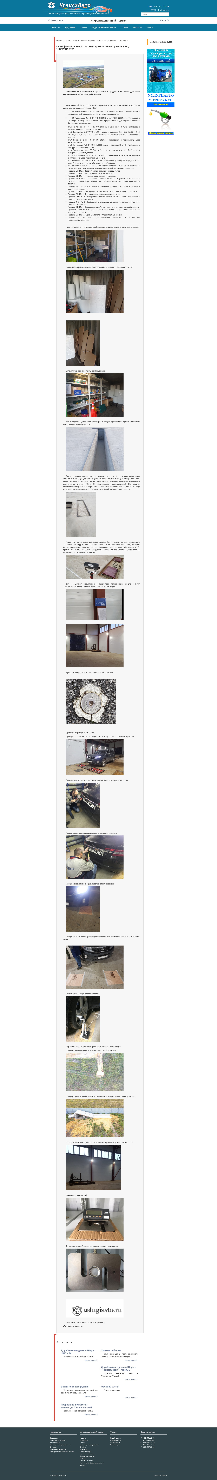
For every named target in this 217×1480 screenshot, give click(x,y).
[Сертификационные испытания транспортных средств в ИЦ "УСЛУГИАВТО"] (85, 75)
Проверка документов (58, 1449)
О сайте (124, 27)
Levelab (164, 1475)
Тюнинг (82, 1465)
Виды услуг (54, 1438)
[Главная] (70, 6)
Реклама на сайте (86, 1461)
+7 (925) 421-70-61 (147, 1445)
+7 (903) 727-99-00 (147, 1447)
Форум (163, 20)
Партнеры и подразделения (60, 1445)
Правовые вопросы (87, 1454)
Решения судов (85, 1451)
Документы (70, 27)
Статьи (83, 27)
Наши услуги (56, 20)
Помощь (83, 1458)
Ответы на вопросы (87, 1456)
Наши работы (55, 1442)
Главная (59, 40)
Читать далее (90, 1360)
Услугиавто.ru (115, 1442)
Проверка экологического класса (62, 1451)
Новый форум (115, 1438)
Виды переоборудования (104, 27)
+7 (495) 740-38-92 (147, 1440)
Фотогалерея (115, 1445)
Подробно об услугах (57, 1440)
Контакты (137, 27)
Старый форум (115, 1440)
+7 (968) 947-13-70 (147, 1442)
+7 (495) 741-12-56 (147, 1438)
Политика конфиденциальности (92, 1463)
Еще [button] (149, 27)
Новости (56, 27)
